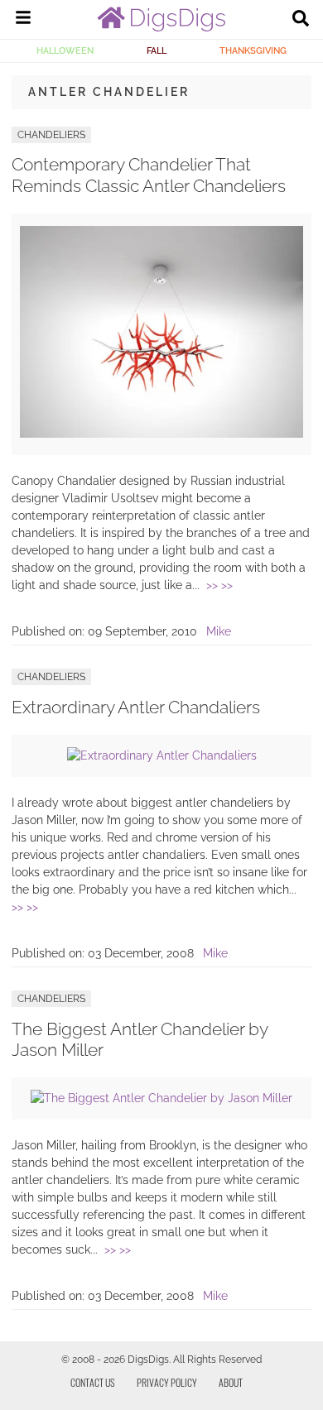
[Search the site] (300, 19)
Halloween (65, 50)
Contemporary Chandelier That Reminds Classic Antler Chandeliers (149, 174)
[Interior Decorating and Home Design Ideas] (161, 27)
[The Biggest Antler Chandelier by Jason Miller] (161, 1098)
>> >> (219, 585)
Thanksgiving (253, 50)
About (231, 1382)
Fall (156, 50)
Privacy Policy (167, 1382)
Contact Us (92, 1382)
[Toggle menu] (23, 19)
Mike (218, 631)
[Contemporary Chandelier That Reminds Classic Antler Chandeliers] (161, 433)
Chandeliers (51, 135)
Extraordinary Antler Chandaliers (136, 707)
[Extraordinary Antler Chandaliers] (162, 755)
